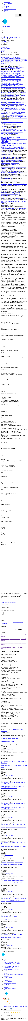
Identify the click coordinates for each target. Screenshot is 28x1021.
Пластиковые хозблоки (13, 172)
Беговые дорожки (5, 133)
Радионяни (24, 208)
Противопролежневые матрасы (9, 84)
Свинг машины (5, 65)
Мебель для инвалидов (12, 96)
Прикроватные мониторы (15, 113)
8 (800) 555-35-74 (5, 27)
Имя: (2, 612)
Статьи (5, 11)
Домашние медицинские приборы (10, 169)
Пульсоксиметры (11, 201)
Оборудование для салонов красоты (10, 112)
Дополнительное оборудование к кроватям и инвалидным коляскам (12, 104)
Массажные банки (5, 57)
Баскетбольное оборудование (8, 139)
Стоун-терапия (20, 77)
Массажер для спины (21, 60)
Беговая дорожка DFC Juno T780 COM (11, 937)
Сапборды (9, 151)
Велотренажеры (14, 133)
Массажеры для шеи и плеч (8, 61)
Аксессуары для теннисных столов (13, 132)
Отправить (18, 629)
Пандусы (17, 92)
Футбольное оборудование (17, 147)
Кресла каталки (17, 85)
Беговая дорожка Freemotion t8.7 (9, 741)
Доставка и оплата (9, 3)
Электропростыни (5, 163)
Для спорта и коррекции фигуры (12, 966)
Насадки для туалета (6, 88)
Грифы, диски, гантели (7, 145)
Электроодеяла (11, 160)
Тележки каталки (10, 116)
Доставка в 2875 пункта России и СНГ (11, 37)
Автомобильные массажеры (8, 77)
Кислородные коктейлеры (7, 157)
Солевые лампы (5, 167)
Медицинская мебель (6, 122)
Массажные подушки (6, 68)
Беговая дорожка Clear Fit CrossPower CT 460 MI (13, 846)
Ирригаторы (4, 184)
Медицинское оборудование (15, 106)
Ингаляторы (4, 208)
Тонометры (4, 201)
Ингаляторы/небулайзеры (20, 184)
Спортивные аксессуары (14, 141)
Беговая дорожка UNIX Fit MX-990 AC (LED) (13, 901)
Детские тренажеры (21, 139)
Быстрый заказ (9, 749)
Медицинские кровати (7, 102)
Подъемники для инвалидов (12, 95)
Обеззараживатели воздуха (18, 185)
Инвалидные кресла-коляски (8, 87)
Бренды (6, 973)
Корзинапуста (3, 50)
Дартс (2, 148)
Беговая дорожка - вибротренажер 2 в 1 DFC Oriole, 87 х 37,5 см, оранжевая (12, 787)
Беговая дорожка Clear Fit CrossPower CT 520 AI (13, 827)
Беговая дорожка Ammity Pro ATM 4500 (11, 864)
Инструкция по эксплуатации (8, 602)
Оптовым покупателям (10, 4)
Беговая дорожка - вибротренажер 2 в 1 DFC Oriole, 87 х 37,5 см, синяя (12, 808)
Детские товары (8, 977)
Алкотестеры (19, 201)
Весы (24, 201)
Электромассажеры (8, 73)
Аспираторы (17, 208)
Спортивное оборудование (20, 143)
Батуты (14, 129)
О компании (7, 2)
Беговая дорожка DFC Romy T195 (10, 919)
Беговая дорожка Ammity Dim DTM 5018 (11, 882)
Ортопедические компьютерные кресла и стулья (11, 170)
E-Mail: (2, 614)
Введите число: (5, 624)
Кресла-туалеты (20, 87)
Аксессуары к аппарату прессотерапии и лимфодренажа (11, 70)
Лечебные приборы (6, 185)
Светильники (4, 109)
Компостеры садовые (6, 178)
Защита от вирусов (18, 186)
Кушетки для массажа (18, 75)
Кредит (6, 7)
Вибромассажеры (15, 57)
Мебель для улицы (13, 174)
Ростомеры (3, 202)
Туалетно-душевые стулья (7, 92)
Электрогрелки (15, 163)
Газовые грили (4, 176)
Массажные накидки (18, 67)
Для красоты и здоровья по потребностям (12, 160)
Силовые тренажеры (6, 129)
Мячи (14, 145)
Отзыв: (2, 620)
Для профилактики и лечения (11, 969)
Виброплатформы (5, 59)
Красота (6, 970)
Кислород (10, 184)
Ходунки (3, 82)
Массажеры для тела (10, 60)
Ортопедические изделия (7, 168)
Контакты (6, 6)
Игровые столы (16, 130)
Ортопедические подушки (8, 164)
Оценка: (3, 616)
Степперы (17, 137)
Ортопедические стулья (7, 186)
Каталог (6, 959)
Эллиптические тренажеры (8, 135)
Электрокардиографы (14, 109)
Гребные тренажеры (6, 140)
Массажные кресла (15, 59)
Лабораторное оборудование (8, 115)
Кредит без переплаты (10, 9)
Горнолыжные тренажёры (11, 148)
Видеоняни (4, 210)
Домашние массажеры (6, 75)
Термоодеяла (18, 161)
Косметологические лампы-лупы (9, 192)
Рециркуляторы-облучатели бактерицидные (12, 108)
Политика (6, 10)
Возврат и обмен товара (19, 1004)
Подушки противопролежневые (12, 84)
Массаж (6, 960)
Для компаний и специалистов (12, 963)
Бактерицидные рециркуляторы (17, 167)
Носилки (22, 109)
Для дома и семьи (8, 967)
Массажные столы (14, 65)
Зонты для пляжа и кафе (15, 176)
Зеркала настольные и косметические (12, 193)
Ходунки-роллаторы (11, 82)
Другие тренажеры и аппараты (13, 142)
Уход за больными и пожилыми (12, 962)
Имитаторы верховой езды (8, 137)
